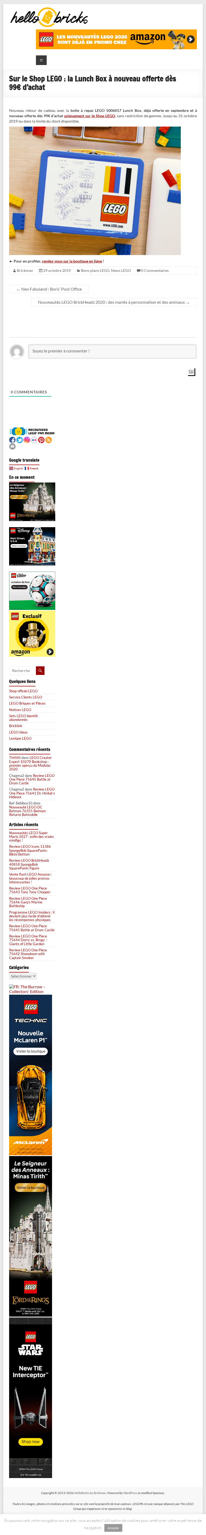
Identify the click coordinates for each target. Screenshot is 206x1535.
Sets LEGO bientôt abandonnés (23, 718)
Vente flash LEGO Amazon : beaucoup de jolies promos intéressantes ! (30, 878)
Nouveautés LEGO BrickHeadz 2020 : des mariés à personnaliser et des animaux (114, 302)
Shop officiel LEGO (23, 691)
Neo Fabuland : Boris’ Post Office (49, 288)
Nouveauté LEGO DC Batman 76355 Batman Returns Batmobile (27, 811)
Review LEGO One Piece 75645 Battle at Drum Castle (31, 779)
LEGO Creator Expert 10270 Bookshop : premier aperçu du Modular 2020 (30, 763)
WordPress (130, 1493)
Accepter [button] (113, 1528)
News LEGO (121, 270)
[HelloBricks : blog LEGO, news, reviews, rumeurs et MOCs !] (49, 9)
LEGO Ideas (18, 732)
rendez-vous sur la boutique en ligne (72, 261)
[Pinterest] (41, 439)
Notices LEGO (20, 710)
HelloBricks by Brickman (90, 1493)
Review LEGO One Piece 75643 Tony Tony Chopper (29, 890)
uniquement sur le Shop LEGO (89, 115)
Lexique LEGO (20, 738)
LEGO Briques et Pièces (27, 703)
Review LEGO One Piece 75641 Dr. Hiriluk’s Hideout (32, 793)
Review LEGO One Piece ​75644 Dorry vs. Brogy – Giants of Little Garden (28, 940)
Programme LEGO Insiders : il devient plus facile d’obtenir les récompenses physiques (31, 916)
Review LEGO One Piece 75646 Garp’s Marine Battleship (28, 902)
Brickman (25, 270)
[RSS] (48, 439)
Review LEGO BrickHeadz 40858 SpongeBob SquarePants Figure (29, 864)
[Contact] (12, 445)
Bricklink (15, 726)
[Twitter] (19, 439)
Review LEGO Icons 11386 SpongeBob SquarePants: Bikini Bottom (30, 850)
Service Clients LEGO (25, 697)
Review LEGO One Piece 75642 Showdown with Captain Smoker (28, 954)
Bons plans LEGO (95, 270)
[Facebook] (12, 439)
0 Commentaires (155, 270)
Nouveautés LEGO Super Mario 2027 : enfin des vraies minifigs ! (31, 837)
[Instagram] (27, 439)
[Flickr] (34, 439)
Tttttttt (15, 757)
